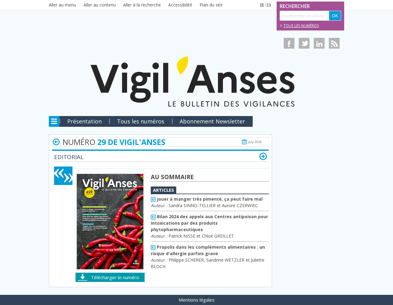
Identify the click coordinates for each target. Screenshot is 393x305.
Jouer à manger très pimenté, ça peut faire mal (209, 199)
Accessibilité (180, 5)
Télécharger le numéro (115, 277)
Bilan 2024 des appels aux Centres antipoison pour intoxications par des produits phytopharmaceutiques (209, 223)
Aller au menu (62, 5)
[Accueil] (196, 62)
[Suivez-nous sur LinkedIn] (319, 43)
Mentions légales (197, 300)
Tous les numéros (301, 25)
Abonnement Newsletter (212, 121)
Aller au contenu (100, 5)
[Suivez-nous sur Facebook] (289, 43)
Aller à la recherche (142, 5)
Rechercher (286, 6)
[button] (263, 156)
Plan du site (211, 5)
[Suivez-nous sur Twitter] (304, 43)
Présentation (84, 121)
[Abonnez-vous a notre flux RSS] (334, 43)
